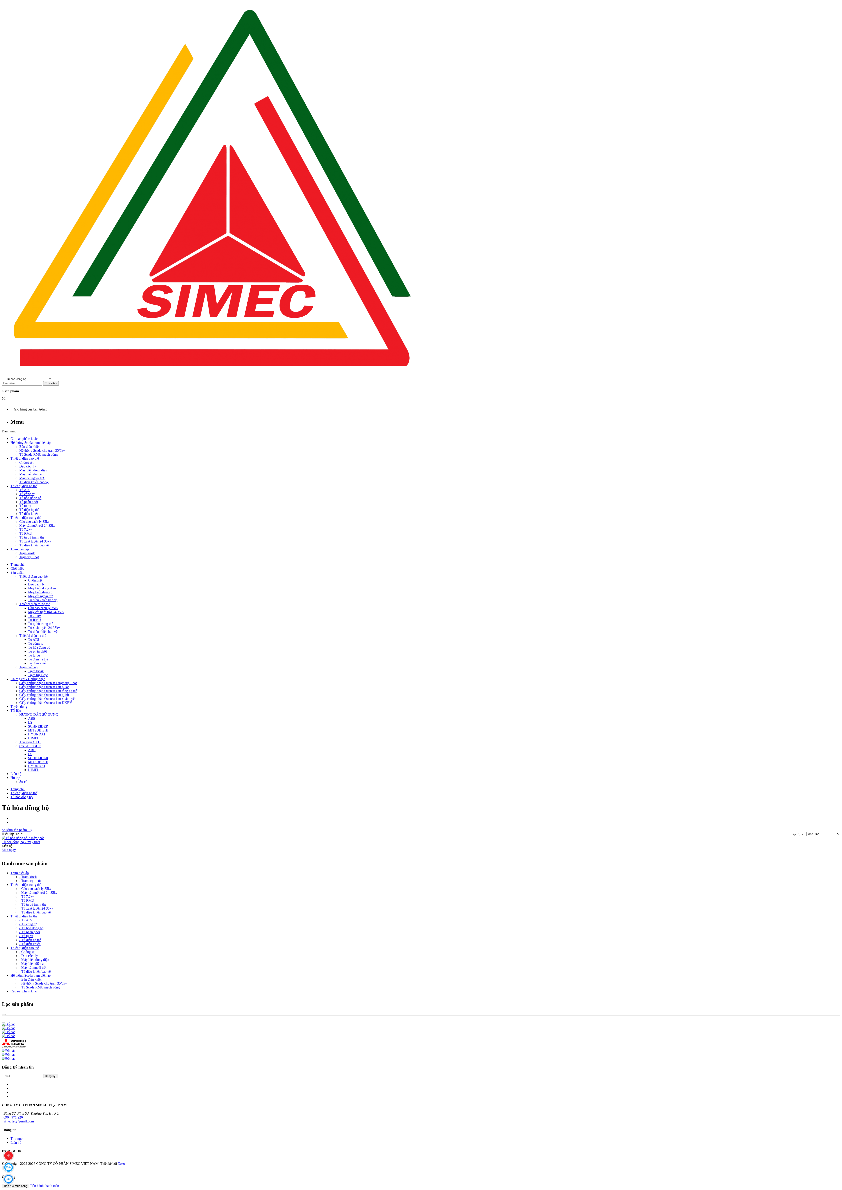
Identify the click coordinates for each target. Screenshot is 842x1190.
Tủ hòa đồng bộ (22, 797)
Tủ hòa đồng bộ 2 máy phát (21, 842)
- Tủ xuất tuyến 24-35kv (36, 908)
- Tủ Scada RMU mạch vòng (39, 987)
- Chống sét (27, 952)
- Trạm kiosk (28, 877)
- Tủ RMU (26, 900)
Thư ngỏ (17, 1138)
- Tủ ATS (25, 920)
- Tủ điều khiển (30, 944)
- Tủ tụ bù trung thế (32, 904)
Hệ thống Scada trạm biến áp (31, 975)
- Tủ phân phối (29, 932)
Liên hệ (16, 1142)
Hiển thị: (8, 834)
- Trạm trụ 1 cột (30, 881)
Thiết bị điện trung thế (26, 885)
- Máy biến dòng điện (34, 960)
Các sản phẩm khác (24, 991)
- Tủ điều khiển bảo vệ (35, 912)
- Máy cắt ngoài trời (32, 967)
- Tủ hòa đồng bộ (31, 928)
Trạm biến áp (20, 873)
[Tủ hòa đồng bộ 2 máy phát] (23, 838)
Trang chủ (18, 789)
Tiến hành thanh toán (44, 1186)
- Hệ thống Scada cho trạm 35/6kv (43, 983)
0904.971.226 (13, 1117)
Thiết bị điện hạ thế (24, 793)
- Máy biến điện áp (32, 963)
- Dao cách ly (28, 956)
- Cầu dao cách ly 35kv (35, 888)
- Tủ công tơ (27, 924)
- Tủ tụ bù (26, 936)
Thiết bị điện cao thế (25, 948)
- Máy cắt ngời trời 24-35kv (38, 892)
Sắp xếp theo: (799, 834)
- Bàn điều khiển (30, 979)
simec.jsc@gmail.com (19, 1121)
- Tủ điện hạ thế (30, 940)
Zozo (121, 1163)
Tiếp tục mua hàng (15, 1186)
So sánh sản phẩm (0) (17, 830)
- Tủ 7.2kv (26, 896)
